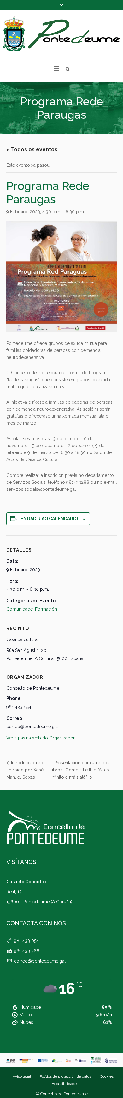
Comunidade (19, 609)
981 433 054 (26, 940)
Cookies (107, 1076)
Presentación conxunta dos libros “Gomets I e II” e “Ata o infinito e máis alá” (80, 770)
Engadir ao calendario (49, 518)
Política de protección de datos (65, 1076)
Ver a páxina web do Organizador (40, 737)
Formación (46, 609)
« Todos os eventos (31, 150)
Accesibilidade (64, 1084)
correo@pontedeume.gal (40, 961)
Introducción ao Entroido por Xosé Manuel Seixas (25, 770)
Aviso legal (22, 1076)
